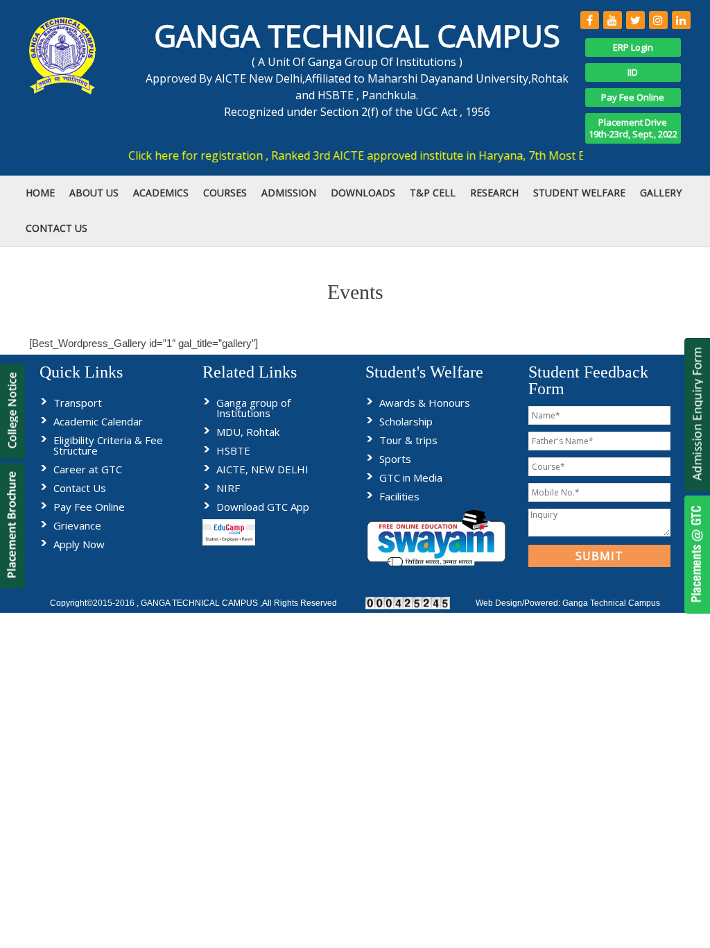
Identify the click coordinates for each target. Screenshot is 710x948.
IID (632, 72)
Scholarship (406, 421)
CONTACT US (56, 228)
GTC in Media (410, 477)
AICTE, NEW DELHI (262, 469)
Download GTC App (262, 507)
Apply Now (79, 544)
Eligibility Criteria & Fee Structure (108, 445)
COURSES (225, 192)
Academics (161, 192)
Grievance (77, 525)
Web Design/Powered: (519, 603)
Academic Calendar (98, 421)
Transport (77, 402)
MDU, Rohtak (247, 432)
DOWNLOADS (363, 192)
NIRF (228, 488)
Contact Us (79, 488)
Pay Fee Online (632, 97)
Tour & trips (408, 440)
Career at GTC (87, 469)
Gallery (661, 192)
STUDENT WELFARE (579, 192)
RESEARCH (494, 192)
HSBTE (233, 450)
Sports (395, 459)
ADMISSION (288, 192)
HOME (40, 192)
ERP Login (633, 47)
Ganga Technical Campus (611, 603)
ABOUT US (94, 192)
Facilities (399, 496)
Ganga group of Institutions (253, 408)
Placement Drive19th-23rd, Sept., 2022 (633, 128)
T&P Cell (433, 192)
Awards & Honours (424, 402)
